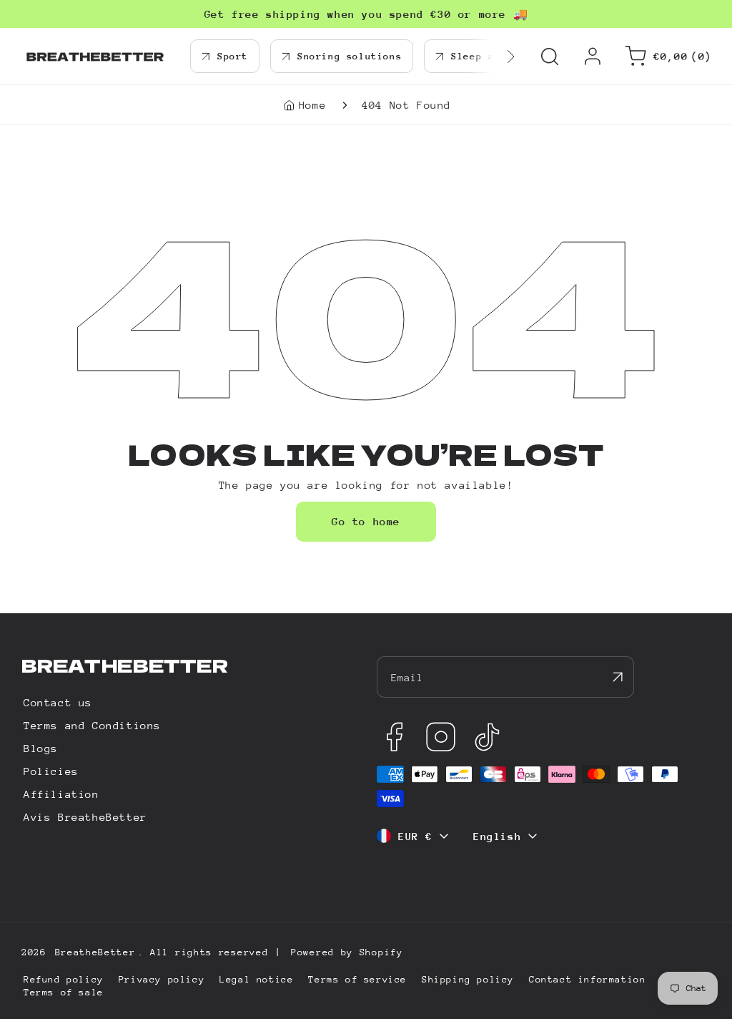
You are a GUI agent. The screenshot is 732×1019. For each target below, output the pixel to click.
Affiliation (61, 794)
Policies (51, 771)
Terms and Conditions (92, 725)
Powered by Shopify (347, 952)
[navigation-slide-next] (493, 56)
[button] (549, 56)
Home (312, 105)
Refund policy (64, 979)
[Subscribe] (617, 677)
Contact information (587, 979)
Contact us (58, 702)
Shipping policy (468, 979)
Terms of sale (64, 992)
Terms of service (357, 979)
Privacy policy (161, 979)
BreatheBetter (95, 952)
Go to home (366, 521)
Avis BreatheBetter (85, 817)
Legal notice (256, 979)
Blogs (41, 748)
